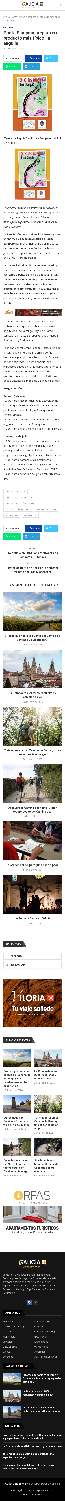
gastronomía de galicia (18, 509)
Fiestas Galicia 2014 (15, 491)
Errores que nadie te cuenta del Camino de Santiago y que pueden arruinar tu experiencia (17, 1078)
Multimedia (9, 1336)
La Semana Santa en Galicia (32, 918)
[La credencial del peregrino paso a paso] (32, 840)
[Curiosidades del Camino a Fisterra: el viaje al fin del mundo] (17, 1104)
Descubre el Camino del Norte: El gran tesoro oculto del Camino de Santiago (15, 1166)
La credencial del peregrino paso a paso (32, 865)
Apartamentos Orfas (45, 1357)
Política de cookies (32, 1494)
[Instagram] (35, 1302)
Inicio (6, 16)
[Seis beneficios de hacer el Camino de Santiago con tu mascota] (48, 1147)
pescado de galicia (46, 509)
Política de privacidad (38, 1490)
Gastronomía (10, 1347)
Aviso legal (16, 1490)
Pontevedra (12, 515)
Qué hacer (8, 1331)
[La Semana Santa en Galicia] (32, 894)
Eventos (7, 1352)
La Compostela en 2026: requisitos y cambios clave (45, 1075)
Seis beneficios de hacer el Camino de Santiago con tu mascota (46, 1166)
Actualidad (8, 1321)
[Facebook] (29, 1302)
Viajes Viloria (41, 1347)
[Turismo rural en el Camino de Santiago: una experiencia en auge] (32, 726)
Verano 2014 (30, 515)
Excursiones (41, 1336)
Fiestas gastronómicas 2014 (20, 497)
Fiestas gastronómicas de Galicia (23, 503)
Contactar (39, 1326)
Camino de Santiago (14, 1326)
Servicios (7, 1341)
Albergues (39, 1352)
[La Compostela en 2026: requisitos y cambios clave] (32, 669)
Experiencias (41, 1341)
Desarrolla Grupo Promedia (45, 1483)
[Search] (61, 5)
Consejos (8, 1357)
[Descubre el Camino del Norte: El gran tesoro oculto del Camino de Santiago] (32, 783)
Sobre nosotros (43, 1321)
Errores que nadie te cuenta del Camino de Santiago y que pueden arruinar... (42, 1378)
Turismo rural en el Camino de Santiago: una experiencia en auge (47, 1123)
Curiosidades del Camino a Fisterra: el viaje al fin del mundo (16, 1121)
